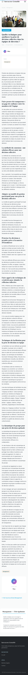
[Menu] (25, 1)
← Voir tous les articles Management (12, 598)
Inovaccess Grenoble (10, 1)
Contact (3, 665)
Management (9, 7)
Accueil (3, 7)
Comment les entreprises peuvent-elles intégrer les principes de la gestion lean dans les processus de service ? (13, 626)
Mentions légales (5, 663)
